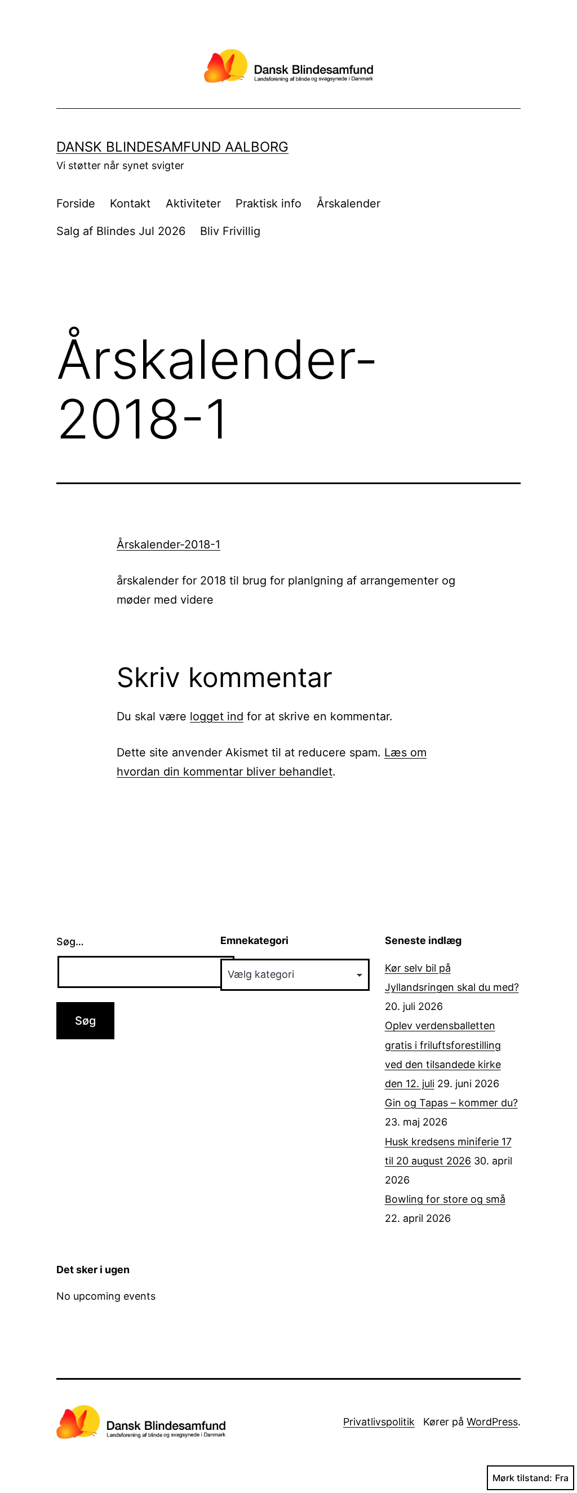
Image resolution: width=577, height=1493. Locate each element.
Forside (75, 203)
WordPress (492, 1422)
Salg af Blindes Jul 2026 (120, 231)
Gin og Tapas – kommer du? (451, 1103)
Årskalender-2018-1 (168, 544)
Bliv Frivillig (230, 231)
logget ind (216, 716)
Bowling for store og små (445, 1199)
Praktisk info (268, 203)
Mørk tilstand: (522, 1477)
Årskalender (348, 203)
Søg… (70, 941)
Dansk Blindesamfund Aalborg (172, 147)
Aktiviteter (193, 203)
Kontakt (130, 203)
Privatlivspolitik (379, 1422)
